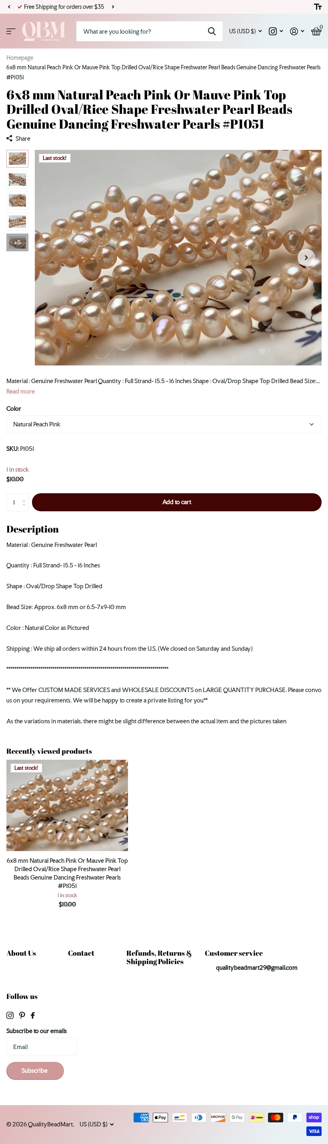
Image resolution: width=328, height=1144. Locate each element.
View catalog (11, 31)
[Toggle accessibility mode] (318, 7)
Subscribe (35, 1070)
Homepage (19, 57)
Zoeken (212, 31)
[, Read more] (275, 31)
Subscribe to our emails (36, 1031)
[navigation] (17, 158)
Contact (81, 953)
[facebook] (33, 1015)
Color (13, 408)
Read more (20, 391)
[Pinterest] (22, 1015)
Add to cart (176, 502)
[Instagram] (10, 1015)
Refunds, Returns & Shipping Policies (159, 957)
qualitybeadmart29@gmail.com (257, 967)
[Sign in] (297, 31)
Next (113, 7)
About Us (21, 953)
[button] (9, 7)
